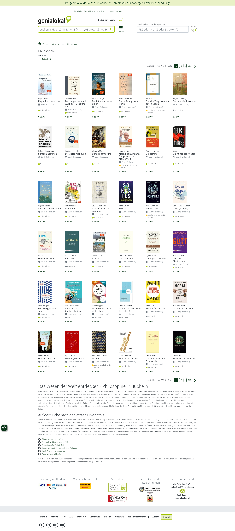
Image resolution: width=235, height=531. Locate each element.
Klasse (95, 258)
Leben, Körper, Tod (182, 208)
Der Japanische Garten (184, 101)
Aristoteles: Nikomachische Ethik (55, 442)
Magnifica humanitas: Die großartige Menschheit (130, 156)
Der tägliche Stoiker (156, 258)
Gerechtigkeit (126, 258)
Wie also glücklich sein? (47, 310)
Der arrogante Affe (101, 153)
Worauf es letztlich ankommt (101, 210)
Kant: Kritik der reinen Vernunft (54, 451)
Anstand (69, 258)
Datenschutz (95, 516)
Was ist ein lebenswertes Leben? (130, 310)
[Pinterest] (48, 525)
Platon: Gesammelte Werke (53, 439)
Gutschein (78, 11)
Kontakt (43, 516)
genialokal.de (78, 3)
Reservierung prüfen (115, 11)
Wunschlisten (89, 11)
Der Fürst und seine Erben (102, 102)
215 (189, 66)
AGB (71, 516)
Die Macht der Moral (183, 308)
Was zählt (70, 208)
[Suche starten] (111, 29)
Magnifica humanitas (49, 101)
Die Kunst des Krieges (184, 153)
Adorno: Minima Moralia (51, 454)
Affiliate (156, 516)
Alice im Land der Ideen (50, 208)
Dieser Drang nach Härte (128, 102)
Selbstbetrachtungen (184, 358)
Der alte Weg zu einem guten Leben (157, 102)
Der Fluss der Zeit (47, 358)
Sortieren (42, 55)
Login (112, 20)
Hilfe (64, 516)
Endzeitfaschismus (155, 308)
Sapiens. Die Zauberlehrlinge (73, 310)
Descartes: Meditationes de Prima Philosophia (60, 448)
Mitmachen (119, 516)
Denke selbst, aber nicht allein (101, 310)
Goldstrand (152, 153)
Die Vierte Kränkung (75, 153)
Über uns (54, 516)
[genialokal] (54, 20)
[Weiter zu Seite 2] (195, 66)
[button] (121, 30)
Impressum (81, 516)
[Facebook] (41, 525)
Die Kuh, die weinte (75, 358)
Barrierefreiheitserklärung (138, 516)
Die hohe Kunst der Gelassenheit (156, 360)
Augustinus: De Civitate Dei (53, 445)
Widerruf (166, 517)
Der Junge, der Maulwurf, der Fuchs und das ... (75, 103)
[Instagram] (55, 525)
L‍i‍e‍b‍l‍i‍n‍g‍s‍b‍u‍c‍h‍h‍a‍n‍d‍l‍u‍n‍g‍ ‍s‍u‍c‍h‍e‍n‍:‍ (152, 24)
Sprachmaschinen (47, 153)
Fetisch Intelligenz (128, 358)
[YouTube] (62, 525)
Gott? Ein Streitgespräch (180, 260)
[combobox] (73, 29)
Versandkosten (188, 487)
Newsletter (101, 11)
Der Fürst (97, 358)
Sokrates (123, 208)
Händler (107, 516)
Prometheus (152, 208)
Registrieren (103, 20)
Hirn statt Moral (46, 258)
